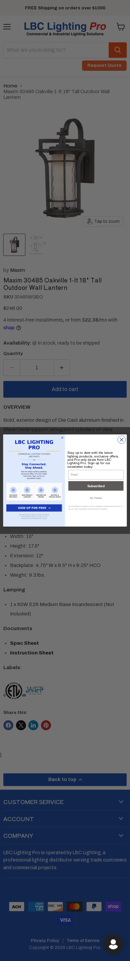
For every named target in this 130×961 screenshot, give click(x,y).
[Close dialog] (122, 440)
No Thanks (96, 498)
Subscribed (95, 486)
